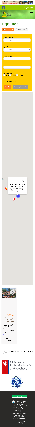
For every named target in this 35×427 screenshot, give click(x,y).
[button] (18, 196)
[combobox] (17, 40)
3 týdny (20, 75)
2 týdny (14, 75)
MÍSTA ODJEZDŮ (22, 29)
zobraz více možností (10, 81)
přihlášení (30, 8)
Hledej (7, 87)
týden (7, 75)
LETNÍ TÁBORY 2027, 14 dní (9, 316)
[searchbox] (11, 59)
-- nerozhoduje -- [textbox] (9, 40)
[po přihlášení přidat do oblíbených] (12, 292)
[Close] (23, 181)
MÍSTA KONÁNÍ (8, 29)
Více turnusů (7, 335)
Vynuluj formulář (20, 87)
